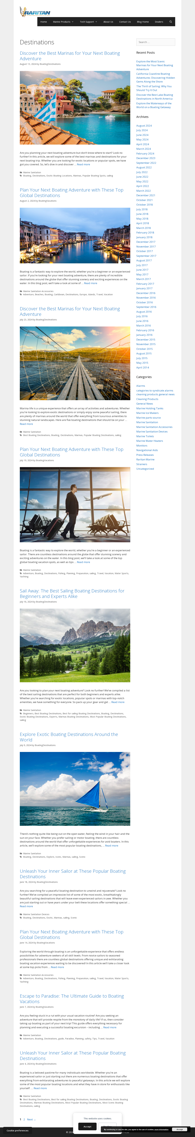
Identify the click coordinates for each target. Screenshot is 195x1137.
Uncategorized (145, 468)
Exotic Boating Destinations (34, 716)
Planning (70, 573)
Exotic (49, 917)
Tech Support (87, 21)
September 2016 (146, 307)
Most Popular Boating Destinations (108, 716)
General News (144, 403)
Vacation (108, 294)
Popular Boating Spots (94, 175)
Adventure (28, 294)
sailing (110, 175)
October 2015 (144, 349)
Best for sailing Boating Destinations (81, 713)
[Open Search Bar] (170, 21)
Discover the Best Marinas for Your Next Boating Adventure (70, 56)
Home (43, 21)
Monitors (141, 445)
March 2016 (143, 325)
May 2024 (142, 139)
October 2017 (144, 251)
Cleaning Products (147, 399)
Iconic (58, 856)
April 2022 (142, 186)
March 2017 (143, 279)
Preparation (82, 573)
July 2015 (142, 358)
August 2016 (144, 311)
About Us (108, 21)
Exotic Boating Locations (59, 175)
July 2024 (142, 130)
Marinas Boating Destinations (73, 716)
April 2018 (142, 223)
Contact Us (125, 21)
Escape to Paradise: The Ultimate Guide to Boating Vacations (72, 998)
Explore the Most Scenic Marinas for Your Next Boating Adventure (154, 65)
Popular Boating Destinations (99, 435)
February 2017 (145, 283)
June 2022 (142, 176)
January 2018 (144, 237)
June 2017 (142, 269)
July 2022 (142, 172)
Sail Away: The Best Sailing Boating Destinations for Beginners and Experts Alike (72, 593)
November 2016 (146, 297)
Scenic (82, 856)
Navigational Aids (147, 450)
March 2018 (143, 228)
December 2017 (145, 242)
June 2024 (142, 135)
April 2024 (142, 144)
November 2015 (146, 344)
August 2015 (144, 353)
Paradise (69, 1038)
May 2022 (142, 181)
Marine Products (61, 21)
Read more (83, 164)
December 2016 (145, 293)
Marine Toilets (145, 436)
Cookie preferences (17, 1130)
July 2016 (142, 316)
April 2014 (142, 367)
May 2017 (142, 274)
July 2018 (142, 209)
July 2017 (142, 265)
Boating (27, 175)
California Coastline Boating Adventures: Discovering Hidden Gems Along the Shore (155, 77)
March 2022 (143, 190)
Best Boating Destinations (36, 435)
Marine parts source (148, 417)
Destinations (38, 175)
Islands (91, 294)
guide (61, 1038)
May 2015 (142, 362)
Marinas (77, 175)
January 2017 (144, 288)
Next (31, 1119)
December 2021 (145, 195)
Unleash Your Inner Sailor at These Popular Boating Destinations (73, 874)
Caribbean (59, 294)
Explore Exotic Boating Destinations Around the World (69, 737)
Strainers (141, 464)
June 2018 (142, 214)
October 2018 (144, 204)
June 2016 (142, 321)
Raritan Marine (145, 459)
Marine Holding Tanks (149, 408)
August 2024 (144, 125)
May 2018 (142, 218)
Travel (99, 294)
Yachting (24, 576)
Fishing (61, 573)
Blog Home (143, 21)
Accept (87, 1126)
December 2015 (145, 339)
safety (88, 1038)
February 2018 (145, 232)
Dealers (159, 21)
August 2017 (144, 260)
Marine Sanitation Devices (36, 914)
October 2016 (144, 302)
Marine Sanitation (32, 172)
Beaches (39, 294)
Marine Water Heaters (149, 441)
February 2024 (145, 153)
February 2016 (145, 330)
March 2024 (143, 149)
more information (161, 1129)
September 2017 (146, 256)
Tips (94, 1038)
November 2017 (146, 246)
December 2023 (145, 158)
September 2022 (146, 163)
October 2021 (144, 200)
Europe (83, 294)
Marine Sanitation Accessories (38, 291)
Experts (53, 716)
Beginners (28, 713)
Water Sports (121, 573)
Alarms (140, 385)
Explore (50, 856)
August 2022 (144, 167)
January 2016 (144, 335)
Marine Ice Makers (147, 413)
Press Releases (145, 455)
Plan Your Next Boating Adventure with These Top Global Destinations (71, 192)
